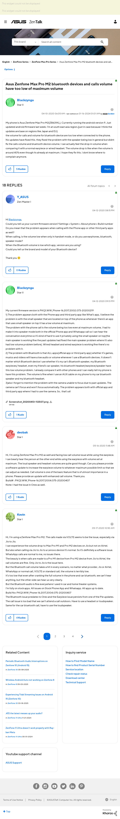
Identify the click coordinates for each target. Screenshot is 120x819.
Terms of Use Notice (13, 800)
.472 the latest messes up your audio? (24, 713)
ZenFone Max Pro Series (44, 62)
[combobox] (73, 42)
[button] (10, 169)
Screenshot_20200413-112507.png (29, 401)
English (6, 62)
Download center (75, 678)
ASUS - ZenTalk (26, 21)
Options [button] (8, 69)
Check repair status (76, 673)
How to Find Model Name (80, 661)
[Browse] (7, 22)
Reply (107, 169)
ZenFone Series (20, 62)
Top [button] (8, 811)
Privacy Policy (35, 800)
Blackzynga (15, 219)
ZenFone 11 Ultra (15, 718)
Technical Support (76, 682)
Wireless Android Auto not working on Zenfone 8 (30, 680)
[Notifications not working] (115, 186)
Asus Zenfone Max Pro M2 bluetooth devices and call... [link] (85, 62)
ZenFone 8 (12, 684)
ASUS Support (14, 762)
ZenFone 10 (13, 670)
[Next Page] (81, 636)
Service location (74, 669)
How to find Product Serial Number (85, 665)
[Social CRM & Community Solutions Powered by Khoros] (110, 812)
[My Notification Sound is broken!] (109, 186)
